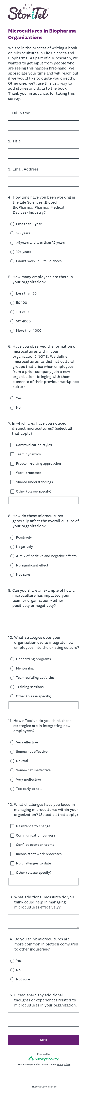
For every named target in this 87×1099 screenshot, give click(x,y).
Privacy (35, 1086)
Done (43, 1040)
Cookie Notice (48, 1086)
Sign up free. (63, 1064)
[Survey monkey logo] (44, 1058)
